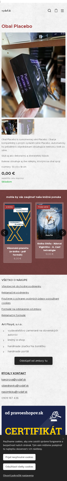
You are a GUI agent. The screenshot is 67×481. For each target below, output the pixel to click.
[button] (49, 10)
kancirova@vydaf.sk (14, 379)
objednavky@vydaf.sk (15, 385)
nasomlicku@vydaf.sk (14, 391)
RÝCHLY (7, 373)
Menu (62, 10)
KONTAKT (19, 373)
